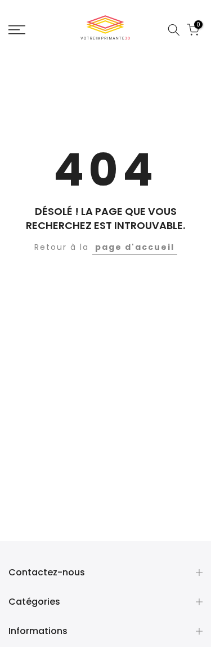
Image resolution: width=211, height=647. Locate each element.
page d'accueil (134, 247)
